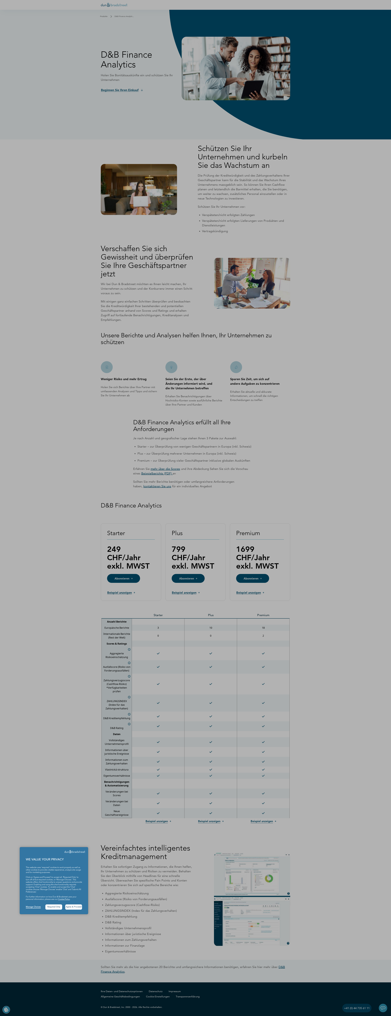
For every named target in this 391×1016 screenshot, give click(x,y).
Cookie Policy (64, 899)
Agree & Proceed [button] (73, 907)
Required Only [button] (53, 907)
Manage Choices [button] (33, 907)
